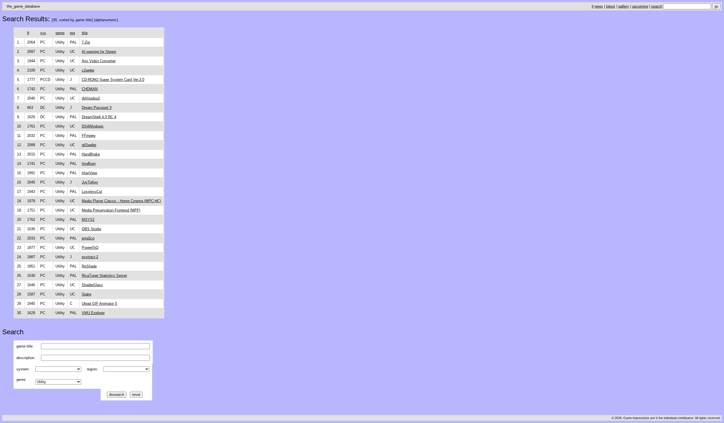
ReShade (89, 266)
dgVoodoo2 (91, 98)
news (598, 6)
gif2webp (89, 145)
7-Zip (86, 42)
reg (72, 33)
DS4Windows (93, 126)
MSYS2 (88, 219)
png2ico (88, 238)
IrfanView (89, 173)
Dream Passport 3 (96, 107)
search (656, 6)
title (85, 33)
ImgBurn (89, 163)
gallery (623, 6)
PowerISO (90, 247)
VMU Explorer (93, 313)
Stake (86, 294)
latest (610, 6)
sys (43, 33)
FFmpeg (88, 135)
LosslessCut (92, 191)
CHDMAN (90, 89)
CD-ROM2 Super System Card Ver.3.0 (113, 79)
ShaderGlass (92, 285)
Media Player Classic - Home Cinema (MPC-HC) (121, 201)
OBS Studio (91, 229)
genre (59, 33)
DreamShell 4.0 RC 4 (99, 117)
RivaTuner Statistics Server (104, 275)
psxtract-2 (90, 257)
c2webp (88, 70)
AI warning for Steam (99, 51)
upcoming (640, 6)
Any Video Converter (99, 61)
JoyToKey (90, 182)
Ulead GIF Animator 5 (99, 303)
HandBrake (91, 154)
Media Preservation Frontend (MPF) (111, 210)
